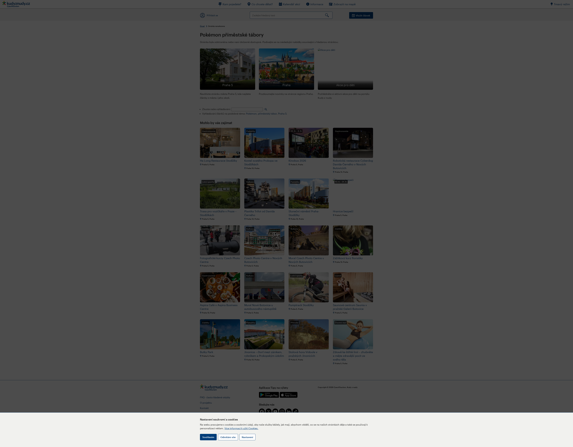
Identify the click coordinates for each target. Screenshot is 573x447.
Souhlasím (208, 437)
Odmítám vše (228, 437)
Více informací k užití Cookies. (241, 428)
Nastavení (247, 437)
